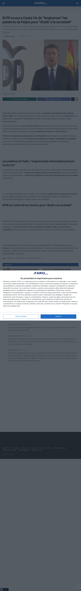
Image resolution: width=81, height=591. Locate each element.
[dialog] (40, 295)
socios (23, 281)
